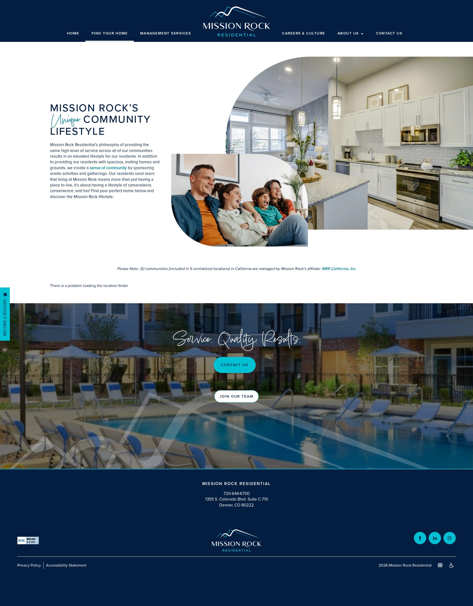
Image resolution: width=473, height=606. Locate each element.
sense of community (108, 168)
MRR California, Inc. (339, 268)
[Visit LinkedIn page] (435, 538)
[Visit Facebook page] (420, 538)
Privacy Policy (29, 565)
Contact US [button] (235, 365)
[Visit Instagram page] (449, 538)
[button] (236, 396)
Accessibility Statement (66, 565)
